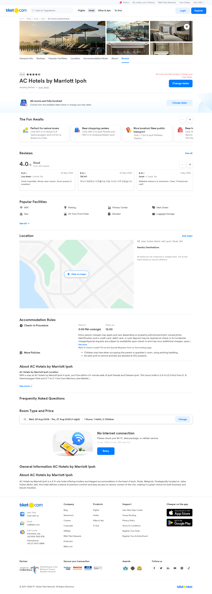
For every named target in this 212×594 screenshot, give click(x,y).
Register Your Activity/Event (135, 536)
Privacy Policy (128, 520)
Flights (96, 510)
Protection (68, 541)
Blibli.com (68, 546)
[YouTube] (175, 568)
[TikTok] (188, 568)
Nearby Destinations (148, 247)
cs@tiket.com (33, 525)
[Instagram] (182, 568)
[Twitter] (161, 568)
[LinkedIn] (168, 568)
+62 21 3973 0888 (35, 543)
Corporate (68, 526)
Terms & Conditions (131, 526)
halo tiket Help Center (132, 510)
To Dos (96, 526)
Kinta (36, 19)
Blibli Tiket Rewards (167, 2)
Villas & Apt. (98, 520)
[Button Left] (183, 164)
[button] (76, 274)
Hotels (96, 515)
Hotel (21, 19)
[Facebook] (154, 568)
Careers (67, 520)
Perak (29, 19)
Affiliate (67, 531)
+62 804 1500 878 (35, 536)
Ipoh (43, 19)
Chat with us (33, 516)
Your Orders (184, 2)
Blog (66, 510)
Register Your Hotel (131, 531)
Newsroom (69, 515)
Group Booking (129, 515)
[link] (182, 11)
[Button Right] (190, 164)
